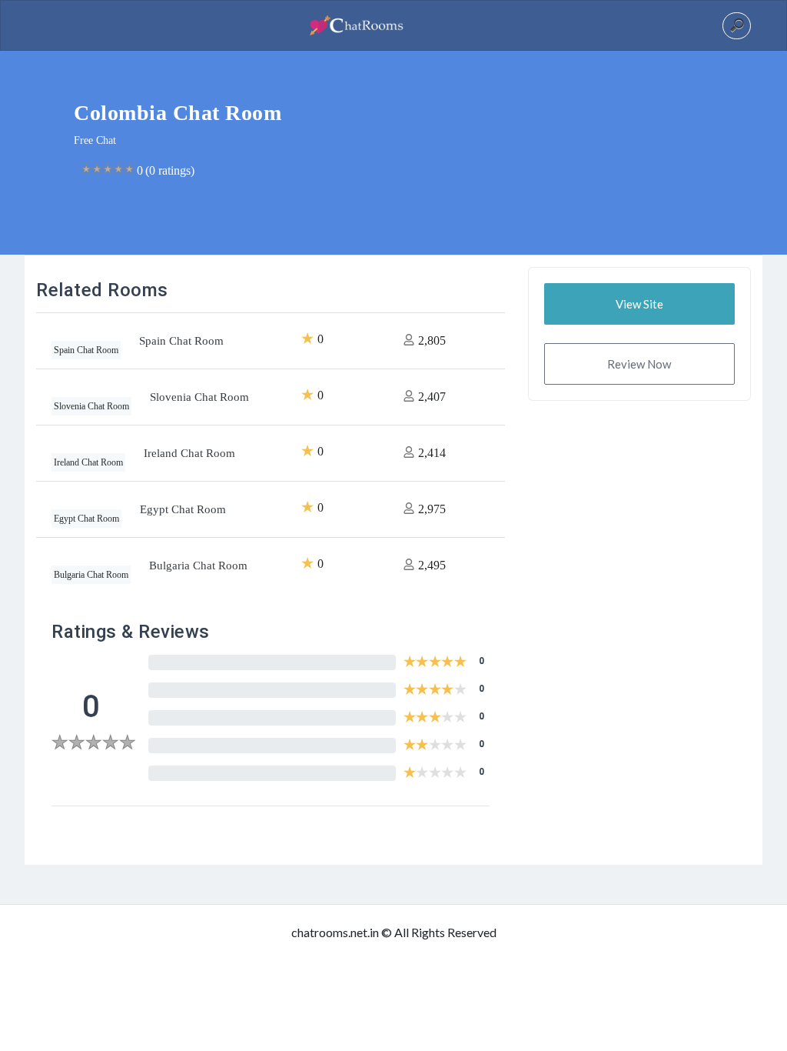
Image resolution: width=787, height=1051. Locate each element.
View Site (639, 304)
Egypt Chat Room (183, 509)
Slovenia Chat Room (199, 397)
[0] (93, 744)
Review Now (639, 364)
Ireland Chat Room (189, 453)
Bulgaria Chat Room (198, 565)
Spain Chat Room (181, 341)
